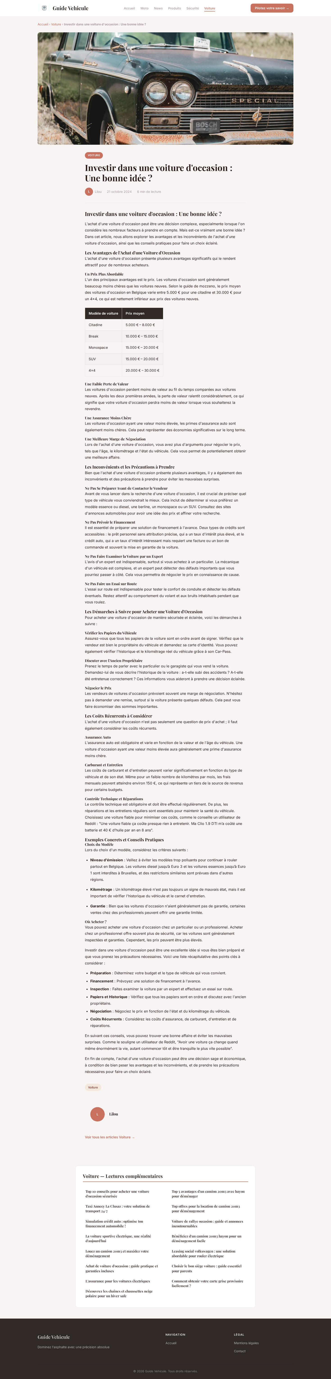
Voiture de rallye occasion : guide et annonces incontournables (207, 1223)
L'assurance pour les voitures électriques (118, 1281)
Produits (174, 8)
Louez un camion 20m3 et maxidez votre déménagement (117, 1253)
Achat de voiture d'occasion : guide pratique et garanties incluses (122, 1268)
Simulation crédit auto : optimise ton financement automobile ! (114, 1223)
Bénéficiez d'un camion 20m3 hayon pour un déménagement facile (206, 1238)
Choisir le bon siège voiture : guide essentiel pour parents (207, 1268)
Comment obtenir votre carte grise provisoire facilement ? (207, 1283)
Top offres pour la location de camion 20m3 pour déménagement (206, 1208)
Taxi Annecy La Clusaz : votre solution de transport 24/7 (118, 1208)
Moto (145, 8)
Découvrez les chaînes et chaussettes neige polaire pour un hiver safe (119, 1293)
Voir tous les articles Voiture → (110, 1137)
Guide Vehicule (70, 7)
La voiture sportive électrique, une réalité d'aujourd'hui (118, 1238)
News (158, 8)
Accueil (129, 8)
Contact (240, 1351)
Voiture (209, 8)
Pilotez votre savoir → (272, 8)
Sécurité (192, 8)
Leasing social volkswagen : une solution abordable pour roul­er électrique (203, 1253)
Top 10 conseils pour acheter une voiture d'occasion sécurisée (117, 1193)
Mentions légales (246, 1343)
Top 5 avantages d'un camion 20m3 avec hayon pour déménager (208, 1193)
